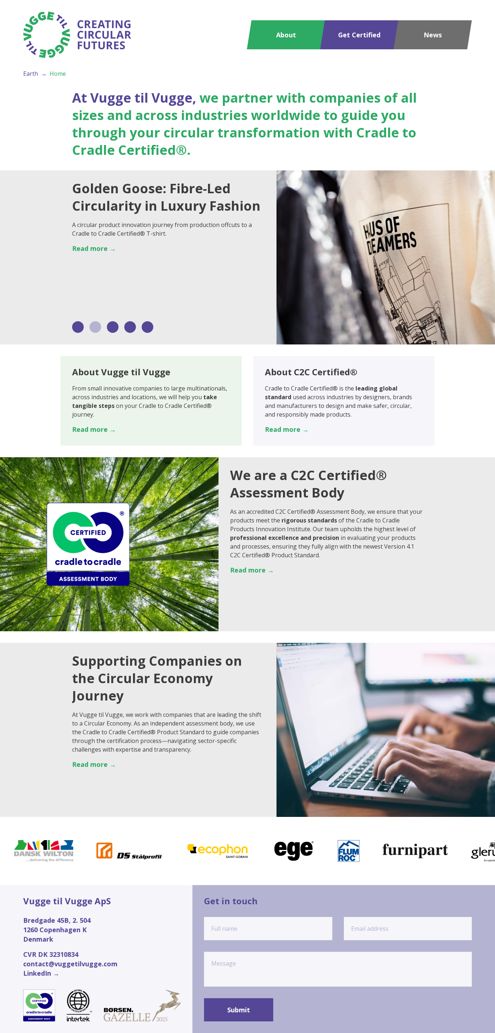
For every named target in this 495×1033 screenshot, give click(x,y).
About (286, 34)
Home (58, 74)
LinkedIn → (41, 973)
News (433, 34)
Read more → (94, 248)
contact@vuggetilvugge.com (70, 963)
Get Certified (359, 34)
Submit (238, 1009)
